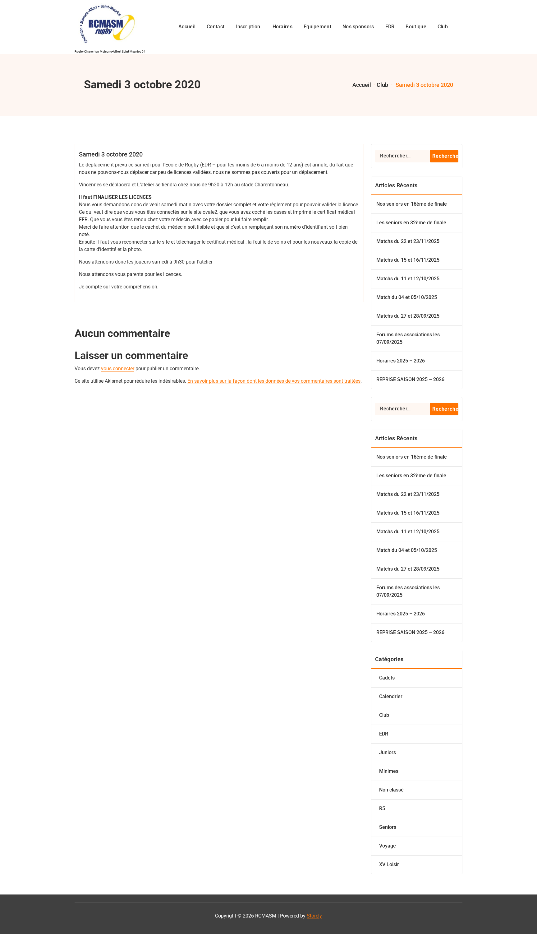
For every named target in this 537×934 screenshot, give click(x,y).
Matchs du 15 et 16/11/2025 (407, 260)
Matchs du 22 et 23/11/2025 (407, 241)
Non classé (391, 790)
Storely (314, 916)
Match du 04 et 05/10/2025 (406, 297)
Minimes (388, 771)
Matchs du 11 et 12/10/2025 (407, 279)
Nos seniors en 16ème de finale (411, 204)
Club (382, 85)
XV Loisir (389, 864)
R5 (382, 808)
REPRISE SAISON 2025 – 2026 (410, 379)
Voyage (387, 846)
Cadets (387, 678)
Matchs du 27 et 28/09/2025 (407, 316)
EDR (383, 734)
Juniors (387, 752)
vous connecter (117, 368)
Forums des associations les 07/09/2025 (408, 338)
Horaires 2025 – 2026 (400, 361)
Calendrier (390, 696)
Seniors (387, 827)
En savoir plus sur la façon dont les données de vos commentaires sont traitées (273, 381)
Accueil (361, 85)
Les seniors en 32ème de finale (411, 223)
